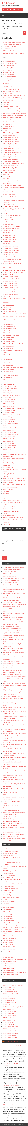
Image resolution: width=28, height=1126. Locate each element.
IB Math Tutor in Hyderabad (10, 222)
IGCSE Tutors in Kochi (9, 436)
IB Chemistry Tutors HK (9, 150)
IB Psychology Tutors (9, 61)
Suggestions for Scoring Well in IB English (14, 1045)
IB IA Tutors (6, 213)
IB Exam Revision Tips (9, 1105)
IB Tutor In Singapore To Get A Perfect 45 (14, 314)
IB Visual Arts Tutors (8, 382)
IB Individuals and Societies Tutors (12, 215)
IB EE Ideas (6, 795)
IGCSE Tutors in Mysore (9, 445)
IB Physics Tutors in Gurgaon (10, 285)
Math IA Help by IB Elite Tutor (11, 810)
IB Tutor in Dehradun (8, 309)
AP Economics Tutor (8, 72)
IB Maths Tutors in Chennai (10, 252)
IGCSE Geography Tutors (9, 404)
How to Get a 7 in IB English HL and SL (13, 823)
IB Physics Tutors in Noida (10, 289)
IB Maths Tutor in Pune (9, 241)
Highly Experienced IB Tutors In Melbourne (14, 115)
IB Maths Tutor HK (8, 230)
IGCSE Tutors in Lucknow (9, 441)
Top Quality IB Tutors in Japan (11, 511)
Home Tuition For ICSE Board (11, 122)
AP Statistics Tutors (8, 81)
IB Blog (5, 130)
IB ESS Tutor (6, 176)
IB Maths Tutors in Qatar (10, 363)
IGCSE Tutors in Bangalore (10, 425)
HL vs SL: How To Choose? (10, 668)
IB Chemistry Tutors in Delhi (10, 157)
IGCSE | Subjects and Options (11, 580)
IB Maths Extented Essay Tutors (11, 228)
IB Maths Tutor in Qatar (9, 244)
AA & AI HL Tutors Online (10, 63)
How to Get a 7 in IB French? (10, 825)
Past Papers (6, 491)
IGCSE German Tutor (8, 406)
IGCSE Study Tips (7, 48)
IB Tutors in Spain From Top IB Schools (13, 367)
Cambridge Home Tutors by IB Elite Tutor (14, 95)
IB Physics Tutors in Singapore (11, 294)
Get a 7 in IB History (8, 819)
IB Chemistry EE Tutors (9, 135)
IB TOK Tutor (6, 303)
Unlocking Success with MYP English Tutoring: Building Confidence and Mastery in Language (14, 520)
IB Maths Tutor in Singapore (10, 248)
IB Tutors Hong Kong (8, 940)
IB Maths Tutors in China (9, 254)
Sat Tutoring (6, 495)
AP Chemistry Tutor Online (11, 89)
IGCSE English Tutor (8, 401)
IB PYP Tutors (6, 296)
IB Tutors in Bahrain (8, 324)
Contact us (6, 102)
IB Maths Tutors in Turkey (11, 375)
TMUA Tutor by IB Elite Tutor (11, 506)
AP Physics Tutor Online (9, 76)
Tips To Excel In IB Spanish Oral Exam (13, 696)
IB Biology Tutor (7, 128)
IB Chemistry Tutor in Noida (10, 143)
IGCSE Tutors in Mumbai (9, 443)
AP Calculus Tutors (9, 87)
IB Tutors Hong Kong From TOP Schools (14, 316)
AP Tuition (6, 83)
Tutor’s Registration (8, 515)
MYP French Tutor (8, 467)
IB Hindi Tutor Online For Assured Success (14, 192)
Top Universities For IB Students (12, 626)
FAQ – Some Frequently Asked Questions (14, 113)
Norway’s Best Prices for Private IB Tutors (14, 478)
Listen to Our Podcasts (11, 1041)
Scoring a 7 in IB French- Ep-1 (11, 1085)
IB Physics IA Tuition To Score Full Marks (14, 270)
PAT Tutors (6, 493)
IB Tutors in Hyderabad (9, 341)
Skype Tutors (6, 498)
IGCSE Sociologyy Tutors (9, 417)
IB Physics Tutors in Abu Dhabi (11, 279)
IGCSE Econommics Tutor (10, 399)
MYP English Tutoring (9, 875)
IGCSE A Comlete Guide (9, 386)
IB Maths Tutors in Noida (9, 816)
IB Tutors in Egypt (8, 339)
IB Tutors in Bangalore (9, 326)
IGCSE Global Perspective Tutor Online (13, 408)
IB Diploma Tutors (8, 172)
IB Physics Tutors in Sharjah (10, 292)
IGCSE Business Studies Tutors (11, 395)
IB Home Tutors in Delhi (9, 196)
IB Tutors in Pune (7, 357)
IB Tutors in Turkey (8, 371)
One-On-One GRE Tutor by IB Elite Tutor (14, 480)
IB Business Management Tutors (12, 133)
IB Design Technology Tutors (10, 168)
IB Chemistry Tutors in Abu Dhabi (12, 152)
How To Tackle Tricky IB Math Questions (14, 683)
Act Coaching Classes (8, 65)
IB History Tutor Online (9, 194)
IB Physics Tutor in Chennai (10, 276)
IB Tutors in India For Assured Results (13, 344)
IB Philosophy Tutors (8, 265)
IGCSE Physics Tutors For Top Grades (13, 415)
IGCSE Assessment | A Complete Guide (13, 53)
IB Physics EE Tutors (8, 268)
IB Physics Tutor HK (8, 274)
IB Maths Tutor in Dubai (9, 239)
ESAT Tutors (6, 104)
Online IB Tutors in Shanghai (10, 487)
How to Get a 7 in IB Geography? (12, 821)
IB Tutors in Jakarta (8, 348)
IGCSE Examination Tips (9, 46)
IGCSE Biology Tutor (8, 393)
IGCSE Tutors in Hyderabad (10, 434)
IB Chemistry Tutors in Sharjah (11, 161)
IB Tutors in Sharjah (8, 365)
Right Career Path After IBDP (11, 633)
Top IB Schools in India (9, 509)
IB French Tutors (7, 179)
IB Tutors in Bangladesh (9, 328)
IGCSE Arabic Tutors (8, 390)
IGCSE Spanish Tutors (9, 419)
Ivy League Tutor (7, 452)
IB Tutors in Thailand (8, 369)
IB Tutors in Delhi (7, 333)
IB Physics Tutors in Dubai (10, 283)
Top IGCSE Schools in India (10, 792)
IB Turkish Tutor (7, 307)
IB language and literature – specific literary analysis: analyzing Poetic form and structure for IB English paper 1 (14, 604)
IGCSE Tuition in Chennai (9, 421)
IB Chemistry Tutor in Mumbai (11, 141)
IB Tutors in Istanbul (8, 346)
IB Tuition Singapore (8, 305)
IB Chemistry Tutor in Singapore (11, 148)
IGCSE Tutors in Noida (9, 447)
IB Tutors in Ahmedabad (9, 322)
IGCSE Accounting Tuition (10, 388)
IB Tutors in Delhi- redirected (11, 335)
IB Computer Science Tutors (10, 165)
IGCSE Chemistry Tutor (9, 397)
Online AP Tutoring (8, 482)
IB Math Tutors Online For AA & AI (12, 226)
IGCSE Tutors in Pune (8, 450)
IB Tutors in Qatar (7, 359)
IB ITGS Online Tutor (8, 219)
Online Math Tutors (8, 489)
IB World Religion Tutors (9, 384)
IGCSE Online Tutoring (9, 410)
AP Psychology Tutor (8, 78)
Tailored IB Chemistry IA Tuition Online (13, 500)
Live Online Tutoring (8, 463)
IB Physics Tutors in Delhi (10, 281)
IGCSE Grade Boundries (9, 51)
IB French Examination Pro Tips (11, 832)
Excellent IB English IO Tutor (10, 106)
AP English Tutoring (8, 74)
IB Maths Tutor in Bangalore (10, 233)
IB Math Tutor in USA (8, 224)
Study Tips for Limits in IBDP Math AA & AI (14, 738)
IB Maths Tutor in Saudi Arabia (11, 246)
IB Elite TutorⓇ (8, 3)
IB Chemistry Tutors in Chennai (11, 154)
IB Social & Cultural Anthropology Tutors (14, 298)
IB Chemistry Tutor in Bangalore (11, 137)
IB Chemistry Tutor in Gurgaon (11, 139)
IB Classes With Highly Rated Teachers (13, 163)
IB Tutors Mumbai (8, 379)
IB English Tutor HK (9, 319)
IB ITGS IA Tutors (7, 217)
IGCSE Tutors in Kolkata (9, 439)
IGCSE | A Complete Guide (10, 582)
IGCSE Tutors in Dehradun (10, 428)
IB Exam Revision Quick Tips (10, 836)
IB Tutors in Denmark (8, 337)
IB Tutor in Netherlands (9, 311)
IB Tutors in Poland (8, 354)
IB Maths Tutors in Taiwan (10, 257)
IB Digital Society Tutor (9, 170)
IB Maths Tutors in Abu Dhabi (11, 250)
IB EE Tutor (6, 174)
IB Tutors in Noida (9, 204)
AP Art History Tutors (9, 68)
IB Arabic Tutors (7, 124)
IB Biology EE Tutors (8, 126)
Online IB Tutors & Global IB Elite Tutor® (14, 485)
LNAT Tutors (6, 465)
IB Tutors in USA (7, 377)
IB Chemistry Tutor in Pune (10, 146)
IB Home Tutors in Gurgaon (10, 206)
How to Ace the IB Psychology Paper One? (14, 834)
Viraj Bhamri (6, 524)
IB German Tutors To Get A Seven (12, 185)
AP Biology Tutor (7, 70)
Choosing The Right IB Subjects (11, 661)
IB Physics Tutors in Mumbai (10, 287)
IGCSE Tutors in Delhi (8, 430)
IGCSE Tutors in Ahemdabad (10, 423)
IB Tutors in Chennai (8, 330)
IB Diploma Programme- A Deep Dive (13, 689)
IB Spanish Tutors (7, 300)
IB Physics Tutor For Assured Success (13, 272)
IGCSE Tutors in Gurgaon (9, 432)
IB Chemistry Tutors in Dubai (11, 159)
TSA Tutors (6, 513)
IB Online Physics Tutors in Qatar (12, 263)
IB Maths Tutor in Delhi (9, 235)
